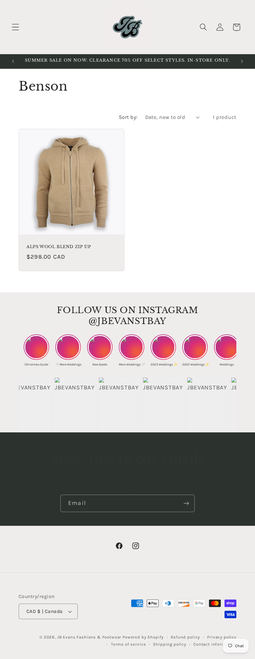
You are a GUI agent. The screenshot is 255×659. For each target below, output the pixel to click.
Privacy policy (221, 637)
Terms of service (128, 644)
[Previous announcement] (13, 61)
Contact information (214, 644)
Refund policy (185, 637)
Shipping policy (169, 644)
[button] (15, 27)
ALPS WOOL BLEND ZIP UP (58, 246)
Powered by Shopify (143, 637)
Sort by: (128, 117)
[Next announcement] (242, 61)
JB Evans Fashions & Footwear (89, 637)
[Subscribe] (186, 503)
